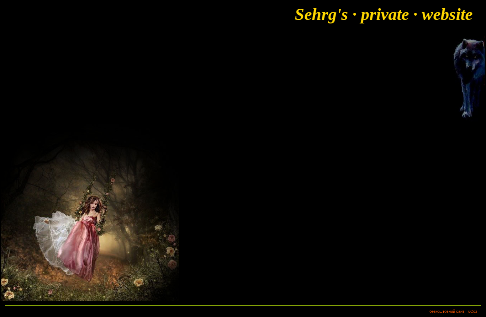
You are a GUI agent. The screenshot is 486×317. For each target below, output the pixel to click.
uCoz (472, 311)
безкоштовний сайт (446, 311)
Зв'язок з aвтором (32, 76)
